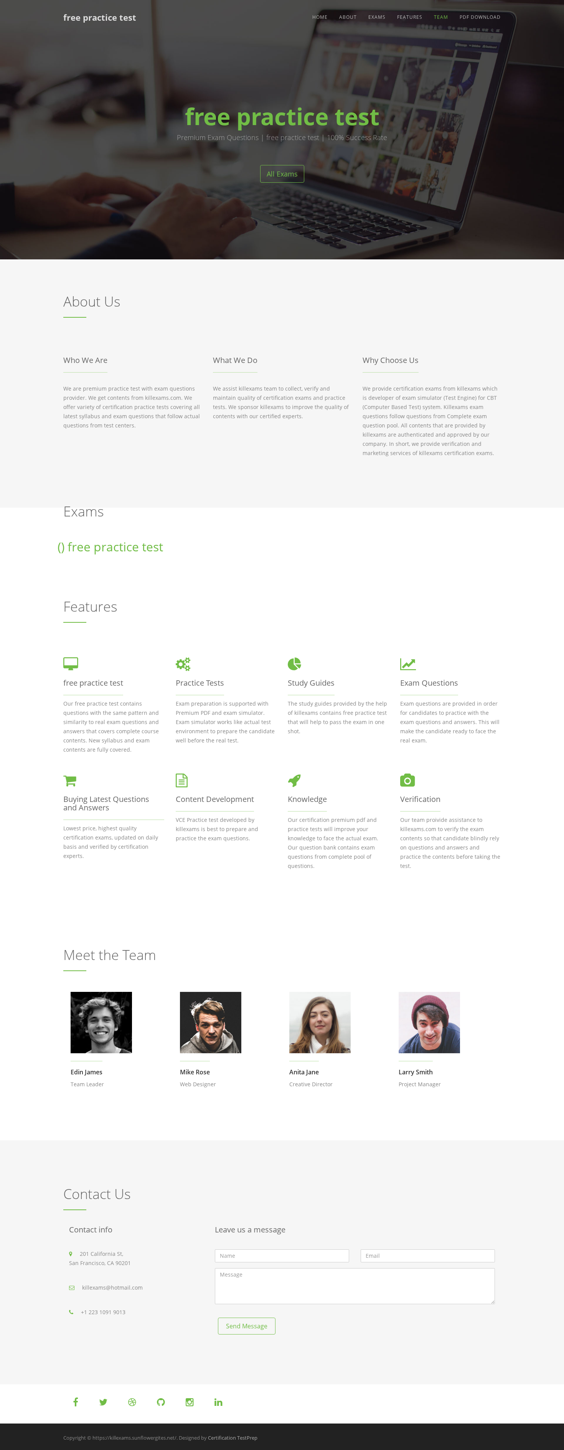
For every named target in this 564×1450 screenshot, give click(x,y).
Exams (377, 17)
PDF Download (480, 17)
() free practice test (110, 546)
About (348, 17)
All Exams (282, 173)
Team (441, 17)
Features (409, 17)
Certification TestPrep (232, 1437)
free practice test (99, 17)
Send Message (246, 1326)
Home (320, 17)
